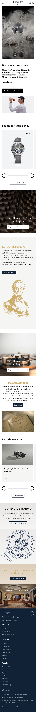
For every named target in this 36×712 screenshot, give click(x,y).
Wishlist (4, 676)
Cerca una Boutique (18, 578)
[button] (27, 133)
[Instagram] (3, 617)
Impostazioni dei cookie (25, 701)
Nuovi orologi (6, 631)
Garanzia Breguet (7, 685)
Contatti (4, 670)
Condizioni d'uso (7, 694)
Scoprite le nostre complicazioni (18, 227)
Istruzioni (5, 679)
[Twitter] (13, 617)
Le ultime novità (18, 496)
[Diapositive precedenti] (4, 175)
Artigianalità (6, 646)
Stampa (4, 658)
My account (5, 673)
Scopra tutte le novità (18, 183)
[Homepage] (18, 3)
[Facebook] (8, 617)
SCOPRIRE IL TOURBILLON (11, 90)
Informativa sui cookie (9, 701)
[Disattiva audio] (21, 54)
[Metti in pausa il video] (15, 54)
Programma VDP (7, 697)
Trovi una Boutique (8, 634)
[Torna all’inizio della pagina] (32, 613)
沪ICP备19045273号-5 (9, 703)
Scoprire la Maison (9, 272)
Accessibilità (19, 697)
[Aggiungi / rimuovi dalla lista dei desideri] (30, 133)
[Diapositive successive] (32, 175)
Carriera (4, 655)
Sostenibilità (6, 652)
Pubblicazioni (6, 649)
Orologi (4, 629)
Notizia (4, 643)
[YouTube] (18, 617)
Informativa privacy (21, 694)
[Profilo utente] (30, 3)
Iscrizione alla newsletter (18, 523)
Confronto (5, 682)
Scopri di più (18, 405)
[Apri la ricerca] (33, 3)
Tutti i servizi (6, 667)
